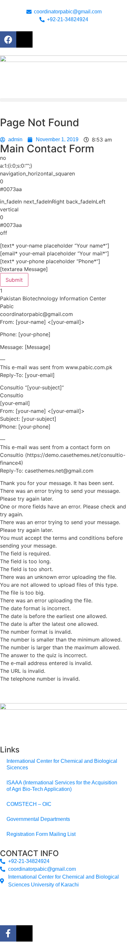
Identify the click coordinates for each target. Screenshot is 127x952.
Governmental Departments (38, 819)
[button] (63, 100)
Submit (14, 280)
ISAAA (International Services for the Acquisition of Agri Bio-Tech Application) (62, 786)
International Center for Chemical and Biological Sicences (62, 764)
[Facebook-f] (8, 933)
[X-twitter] (24, 39)
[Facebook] (8, 39)
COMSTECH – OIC (29, 804)
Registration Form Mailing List (41, 834)
